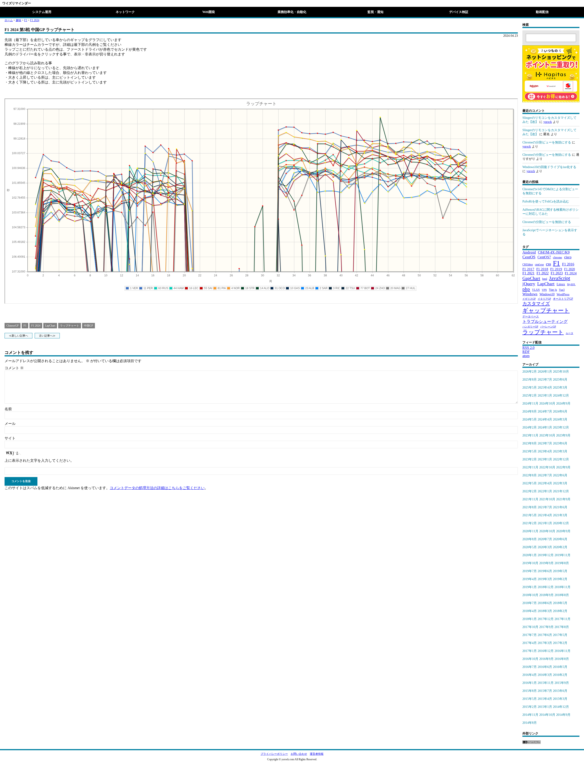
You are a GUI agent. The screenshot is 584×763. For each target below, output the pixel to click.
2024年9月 (563, 403)
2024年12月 (561, 395)
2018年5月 (560, 603)
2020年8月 (529, 539)
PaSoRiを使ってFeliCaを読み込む (545, 201)
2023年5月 (529, 451)
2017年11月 (563, 619)
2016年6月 (545, 667)
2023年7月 (545, 443)
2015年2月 (529, 706)
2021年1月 (545, 523)
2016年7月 (529, 667)
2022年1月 (545, 491)
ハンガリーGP (530, 326)
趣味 (18, 20)
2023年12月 (561, 427)
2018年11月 (563, 587)
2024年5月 (529, 419)
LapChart (50, 325)
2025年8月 (529, 379)
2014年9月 (563, 714)
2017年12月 (546, 619)
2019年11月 (563, 555)
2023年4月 (545, 451)
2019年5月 (560, 571)
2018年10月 (530, 595)
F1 (25, 20)
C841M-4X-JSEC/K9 (554, 252)
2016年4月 (529, 675)
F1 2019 (556, 269)
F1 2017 (528, 269)
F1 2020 (569, 269)
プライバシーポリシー (274, 753)
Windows (529, 294)
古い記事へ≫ (47, 335)
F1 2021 (528, 273)
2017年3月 (545, 643)
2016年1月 (529, 683)
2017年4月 (529, 643)
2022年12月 (561, 459)
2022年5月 (529, 483)
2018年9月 (546, 595)
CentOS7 (544, 257)
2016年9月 (546, 659)
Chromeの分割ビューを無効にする (546, 142)
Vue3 (562, 289)
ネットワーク (125, 12)
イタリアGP (544, 299)
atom (525, 356)
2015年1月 (545, 706)
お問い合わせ (299, 753)
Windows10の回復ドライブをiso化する (549, 167)
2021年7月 (545, 507)
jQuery (528, 283)
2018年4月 (529, 611)
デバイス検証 (458, 12)
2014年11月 (530, 714)
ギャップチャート (546, 310)
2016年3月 (545, 675)
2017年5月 (560, 635)
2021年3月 (560, 515)
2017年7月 (529, 635)
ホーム (9, 20)
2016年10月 (530, 659)
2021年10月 (547, 499)
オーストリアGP (563, 298)
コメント (14, 368)
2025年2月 (529, 395)
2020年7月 (545, 539)
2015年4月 (545, 699)
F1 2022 (543, 273)
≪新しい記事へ (18, 335)
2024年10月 (547, 403)
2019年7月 (529, 571)
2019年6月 (545, 571)
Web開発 (208, 12)
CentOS (528, 257)
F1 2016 (568, 264)
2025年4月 (545, 387)
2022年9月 (563, 467)
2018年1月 (529, 619)
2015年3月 (560, 699)
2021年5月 (529, 515)
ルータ (569, 333)
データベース (530, 316)
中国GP (88, 325)
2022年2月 (529, 491)
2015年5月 (529, 699)
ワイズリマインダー (16, 3)
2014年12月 (561, 706)
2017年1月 (529, 651)
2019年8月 (562, 563)
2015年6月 (560, 691)
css (548, 264)
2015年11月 (546, 683)
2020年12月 (561, 523)
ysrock (547, 122)
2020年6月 (560, 539)
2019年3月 (545, 579)
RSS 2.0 (528, 348)
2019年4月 (529, 579)
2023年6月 (560, 443)
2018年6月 (545, 603)
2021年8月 (529, 507)
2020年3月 (545, 547)
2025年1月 (545, 395)
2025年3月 (560, 387)
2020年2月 (560, 547)
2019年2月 (560, 579)
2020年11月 (530, 531)
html (544, 279)
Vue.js (553, 289)
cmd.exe (539, 264)
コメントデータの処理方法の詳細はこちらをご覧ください (157, 488)
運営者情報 (316, 753)
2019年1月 (529, 587)
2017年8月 (562, 627)
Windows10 (547, 294)
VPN (544, 290)
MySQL (571, 284)
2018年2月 (560, 611)
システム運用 (41, 12)
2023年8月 (529, 443)
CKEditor (527, 264)
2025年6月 (560, 379)
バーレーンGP (548, 326)
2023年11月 (530, 435)
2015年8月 (529, 691)
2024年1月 (545, 427)
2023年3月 (560, 451)
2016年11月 (563, 651)
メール (10, 424)
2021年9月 (563, 499)
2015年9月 (562, 683)
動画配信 (542, 12)
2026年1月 (545, 371)
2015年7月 (545, 691)
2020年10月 (547, 531)
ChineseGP (12, 325)
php (526, 289)
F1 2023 (557, 273)
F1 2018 (542, 269)
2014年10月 (547, 714)
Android (529, 252)
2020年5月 (529, 547)
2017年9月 (546, 627)
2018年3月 (545, 611)
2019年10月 (530, 563)
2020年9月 (563, 531)
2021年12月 (561, 491)
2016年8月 (562, 659)
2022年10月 (547, 467)
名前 (8, 409)
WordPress (563, 294)
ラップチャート (69, 325)
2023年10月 (547, 435)
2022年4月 (545, 483)
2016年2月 (560, 675)
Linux (561, 284)
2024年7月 (545, 411)
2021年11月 (530, 499)
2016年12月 (546, 651)
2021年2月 (529, 523)
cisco (567, 257)
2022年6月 (560, 475)
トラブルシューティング (545, 321)
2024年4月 (545, 419)
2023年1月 (545, 459)
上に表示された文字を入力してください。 (39, 460)
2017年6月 (545, 635)
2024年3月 (560, 419)
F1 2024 (34, 20)
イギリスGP (529, 299)
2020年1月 (529, 555)
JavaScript (559, 278)
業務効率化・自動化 (292, 12)
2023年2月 (529, 459)
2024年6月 (560, 411)
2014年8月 (529, 722)
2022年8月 (529, 475)
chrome (557, 257)
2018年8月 (562, 595)
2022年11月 (530, 467)
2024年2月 (529, 427)
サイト (10, 438)
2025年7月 (545, 379)
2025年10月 (561, 371)
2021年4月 (545, 515)
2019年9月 (546, 563)
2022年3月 (560, 483)
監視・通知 (375, 12)
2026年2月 (529, 371)
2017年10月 (530, 627)
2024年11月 (530, 403)
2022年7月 (545, 475)
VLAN (536, 289)
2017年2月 (560, 643)
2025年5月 (529, 387)
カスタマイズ (536, 303)
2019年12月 (546, 555)
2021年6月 (560, 507)
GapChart (531, 278)
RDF (526, 352)
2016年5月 (560, 667)
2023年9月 (563, 435)
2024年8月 (529, 411)
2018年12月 (546, 587)
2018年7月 (529, 603)
